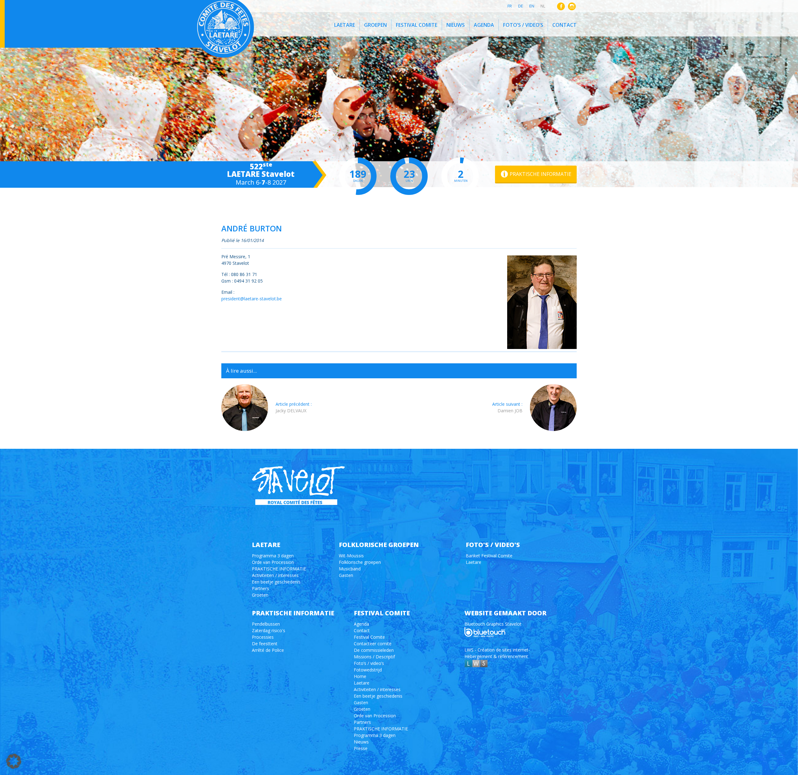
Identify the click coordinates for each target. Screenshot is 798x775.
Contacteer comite (373, 644)
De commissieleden (374, 650)
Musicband (350, 569)
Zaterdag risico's (268, 630)
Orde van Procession (273, 562)
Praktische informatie (540, 174)
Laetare (344, 25)
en (531, 6)
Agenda (484, 25)
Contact (564, 25)
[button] (13, 761)
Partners (260, 588)
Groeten (260, 595)
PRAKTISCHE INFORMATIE (279, 569)
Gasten (346, 575)
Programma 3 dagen (273, 556)
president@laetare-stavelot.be (251, 299)
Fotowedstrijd (368, 670)
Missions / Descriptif (374, 657)
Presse (361, 748)
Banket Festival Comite (489, 556)
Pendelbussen (266, 624)
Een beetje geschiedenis (276, 582)
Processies (263, 637)
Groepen (375, 25)
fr (509, 6)
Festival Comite (416, 25)
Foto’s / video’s (523, 25)
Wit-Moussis (351, 556)
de (520, 6)
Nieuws (455, 25)
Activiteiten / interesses (275, 575)
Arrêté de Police (268, 650)
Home (360, 676)
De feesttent (264, 644)
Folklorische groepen (360, 562)
